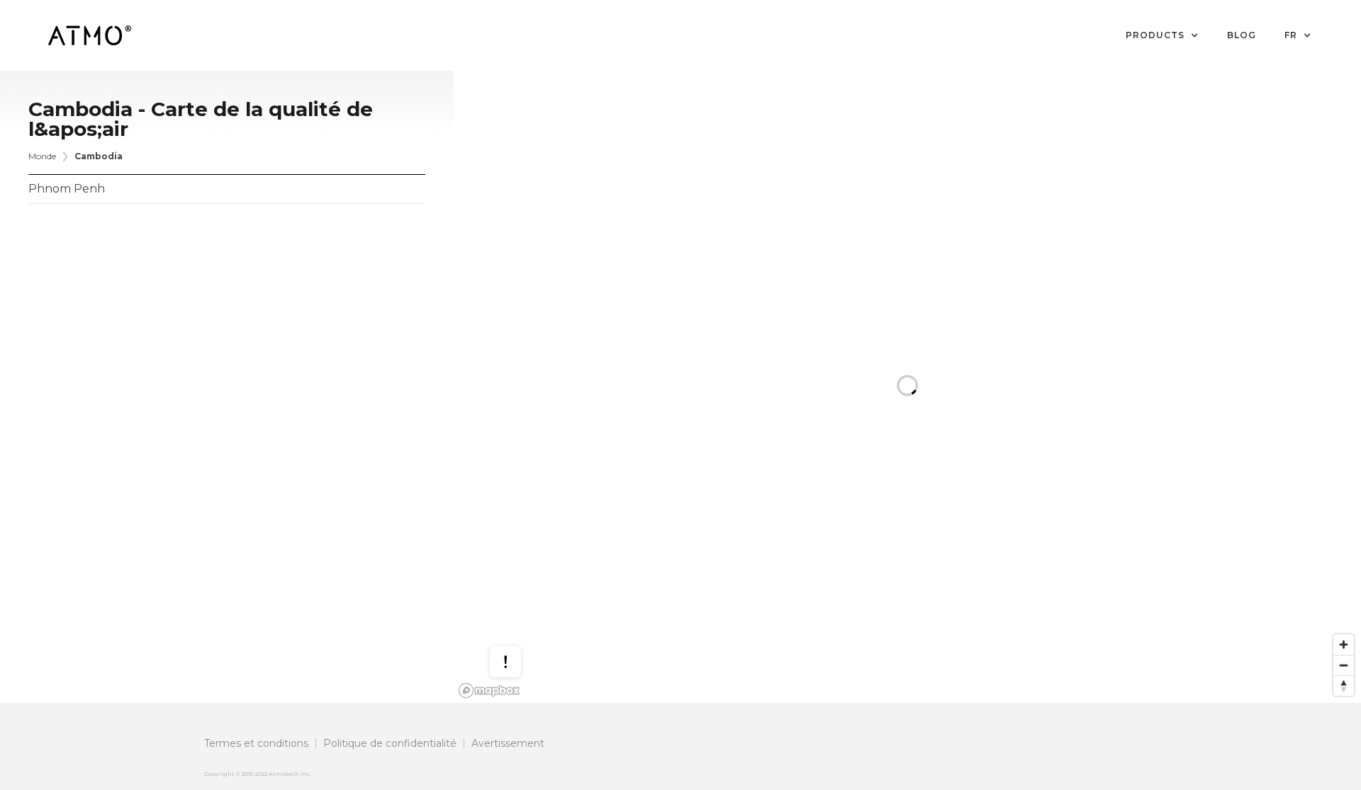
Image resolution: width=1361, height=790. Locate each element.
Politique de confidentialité (390, 743)
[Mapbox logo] (489, 690)
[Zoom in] (1343, 644)
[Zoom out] (1343, 665)
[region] (907, 387)
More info (519, 617)
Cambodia (98, 156)
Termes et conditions (256, 743)
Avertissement (507, 743)
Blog (1241, 35)
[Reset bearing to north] (1343, 685)
